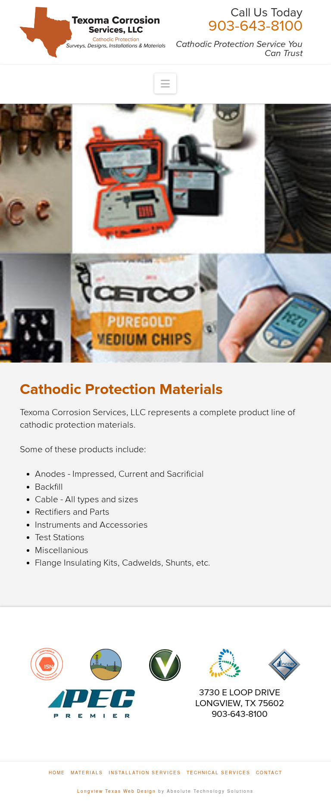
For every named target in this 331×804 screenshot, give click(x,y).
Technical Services (218, 773)
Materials (87, 773)
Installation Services (145, 773)
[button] (165, 83)
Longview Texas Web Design (116, 791)
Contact (269, 773)
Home (57, 773)
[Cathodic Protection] (93, 32)
